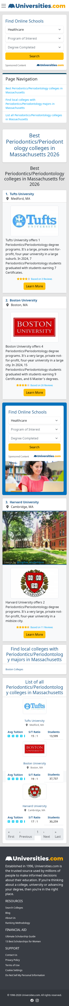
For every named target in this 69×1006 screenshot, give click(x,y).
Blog (7, 913)
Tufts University (22, 194)
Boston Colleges (14, 669)
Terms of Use (12, 965)
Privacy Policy (12, 960)
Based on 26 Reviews (41, 385)
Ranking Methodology (17, 923)
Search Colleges (14, 907)
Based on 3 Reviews (41, 279)
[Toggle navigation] (4, 6)
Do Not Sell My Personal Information (25, 975)
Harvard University (24, 502)
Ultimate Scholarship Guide (20, 936)
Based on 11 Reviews (41, 627)
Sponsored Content (15, 65)
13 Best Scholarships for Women (23, 941)
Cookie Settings (13, 970)
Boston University (23, 300)
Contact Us (11, 955)
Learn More (34, 286)
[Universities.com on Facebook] (32, 1000)
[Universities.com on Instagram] (37, 1000)
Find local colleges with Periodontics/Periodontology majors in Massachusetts (30, 104)
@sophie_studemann (30, 562)
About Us (10, 918)
